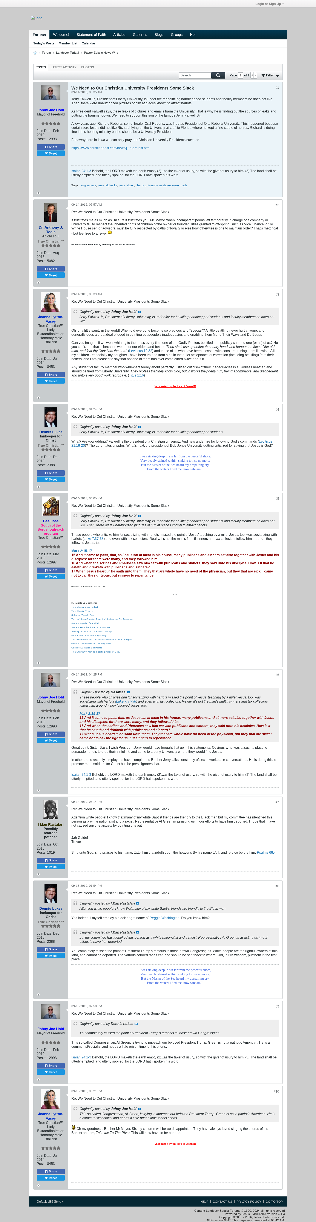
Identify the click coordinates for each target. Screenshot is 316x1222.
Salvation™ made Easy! (83, 615)
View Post (139, 312)
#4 (277, 409)
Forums (39, 35)
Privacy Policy (249, 1201)
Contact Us (222, 1201)
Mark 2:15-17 (81, 551)
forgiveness (88, 185)
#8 (277, 886)
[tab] (40, 67)
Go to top (274, 1201)
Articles (119, 34)
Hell (193, 34)
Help (204, 1201)
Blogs (159, 34)
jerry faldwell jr (107, 185)
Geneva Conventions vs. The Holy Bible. (91, 643)
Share (53, 147)
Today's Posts (43, 43)
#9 (277, 1006)
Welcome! (61, 34)
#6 (277, 675)
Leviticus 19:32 (140, 351)
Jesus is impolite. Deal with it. (85, 623)
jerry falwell (126, 185)
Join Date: (44, 131)
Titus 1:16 (136, 375)
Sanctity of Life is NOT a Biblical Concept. (92, 631)
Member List (68, 43)
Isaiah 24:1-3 (81, 171)
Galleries (140, 34)
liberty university (147, 185)
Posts (41, 67)
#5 (277, 498)
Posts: (41, 139)
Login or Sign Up (268, 4)
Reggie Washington (164, 918)
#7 (277, 802)
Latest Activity (64, 67)
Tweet (53, 153)
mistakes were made (173, 185)
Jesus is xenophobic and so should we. (90, 627)
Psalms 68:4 (266, 852)
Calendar (88, 43)
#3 (277, 294)
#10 (276, 1091)
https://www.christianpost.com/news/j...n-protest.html (110, 148)
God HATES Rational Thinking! (86, 648)
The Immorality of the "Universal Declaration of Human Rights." (102, 639)
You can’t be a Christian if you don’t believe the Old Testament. (102, 619)
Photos (87, 67)
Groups (177, 34)
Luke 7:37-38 (94, 538)
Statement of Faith (91, 34)
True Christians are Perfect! (84, 607)
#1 (277, 87)
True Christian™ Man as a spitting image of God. (95, 652)
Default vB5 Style (49, 1201)
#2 (277, 205)
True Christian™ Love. (82, 611)
